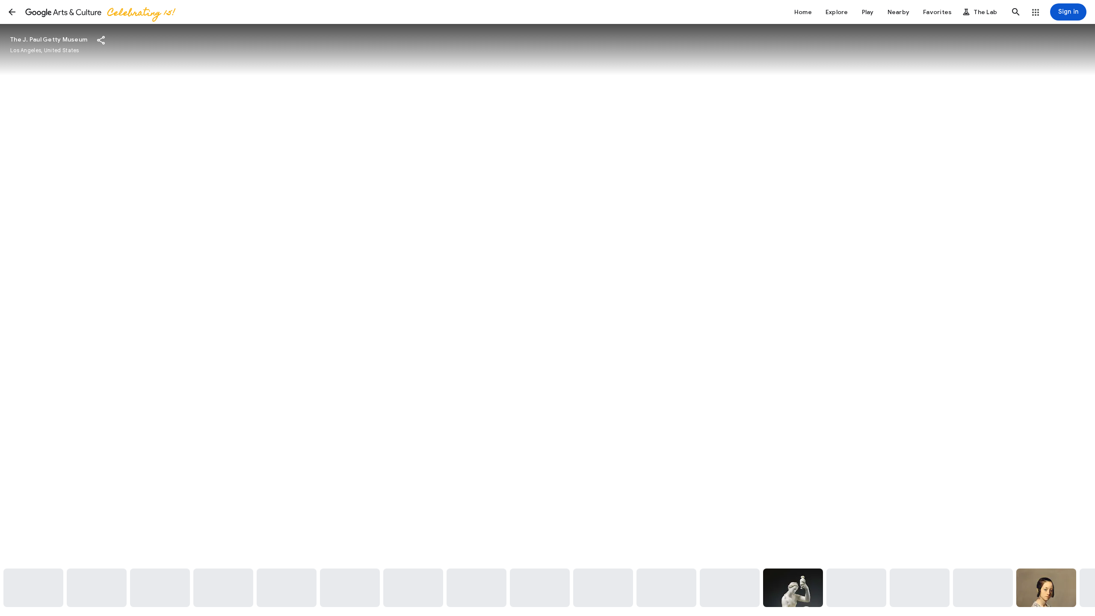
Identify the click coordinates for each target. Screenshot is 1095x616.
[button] (12, 12)
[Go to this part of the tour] (33, 588)
